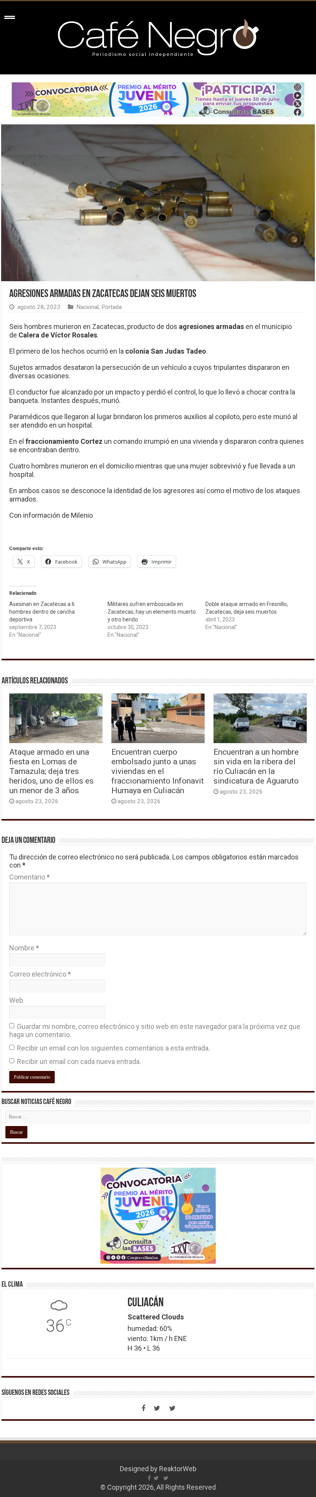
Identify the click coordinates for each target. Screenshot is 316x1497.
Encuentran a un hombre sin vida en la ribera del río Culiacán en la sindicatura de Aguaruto (256, 766)
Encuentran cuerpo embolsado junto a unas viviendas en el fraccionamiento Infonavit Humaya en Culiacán (157, 771)
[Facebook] (143, 1408)
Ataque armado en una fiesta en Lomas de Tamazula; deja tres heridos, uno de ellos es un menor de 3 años (51, 771)
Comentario (29, 877)
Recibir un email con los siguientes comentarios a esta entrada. (113, 1048)
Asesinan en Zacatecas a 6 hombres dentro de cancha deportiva (42, 612)
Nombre (24, 948)
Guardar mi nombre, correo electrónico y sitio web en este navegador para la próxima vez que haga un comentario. (154, 1030)
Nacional (87, 307)
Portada (111, 307)
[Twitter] (157, 1408)
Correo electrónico (40, 974)
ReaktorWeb (178, 1469)
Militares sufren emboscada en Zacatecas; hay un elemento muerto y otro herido (152, 612)
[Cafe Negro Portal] (158, 36)
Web (16, 1000)
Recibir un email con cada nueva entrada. (79, 1061)
